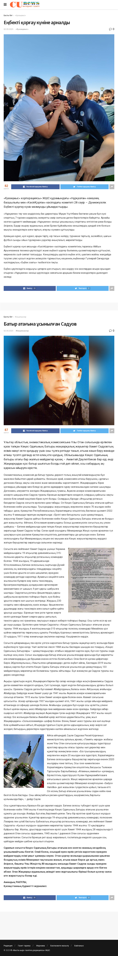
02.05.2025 (8, 29)
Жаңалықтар (20, 317)
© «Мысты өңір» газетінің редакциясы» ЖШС (30, 950)
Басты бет (8, 15)
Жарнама (40, 946)
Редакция (8, 946)
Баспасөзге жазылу (59, 946)
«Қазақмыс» (20, 15)
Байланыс (79, 946)
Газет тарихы (24, 946)
